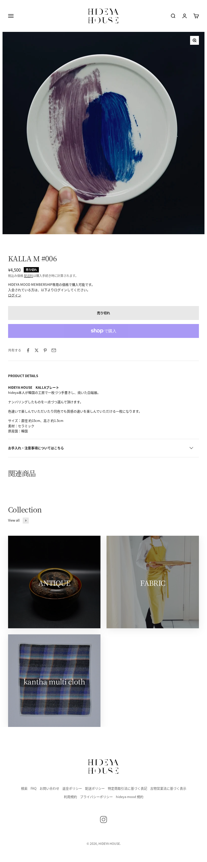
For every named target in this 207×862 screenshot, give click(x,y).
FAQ (34, 788)
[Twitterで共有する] (36, 350)
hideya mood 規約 (129, 796)
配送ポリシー (95, 788)
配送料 (28, 275)
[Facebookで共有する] (28, 350)
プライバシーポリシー (96, 796)
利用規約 (70, 796)
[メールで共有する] (53, 350)
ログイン (14, 295)
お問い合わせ (49, 788)
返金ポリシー (72, 788)
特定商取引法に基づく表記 (127, 788)
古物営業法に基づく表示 (168, 788)
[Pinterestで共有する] (45, 350)
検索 (24, 788)
